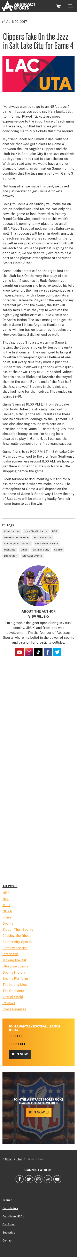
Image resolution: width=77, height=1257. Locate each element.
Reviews (8, 1003)
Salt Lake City (41, 549)
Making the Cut (14, 960)
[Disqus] (38, 719)
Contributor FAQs (13, 1216)
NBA (54, 531)
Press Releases (14, 1009)
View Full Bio (38, 616)
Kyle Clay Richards (36, 531)
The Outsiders (13, 991)
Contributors (12, 531)
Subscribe (8, 1232)
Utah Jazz (10, 549)
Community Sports (17, 942)
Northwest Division (46, 543)
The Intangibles (14, 985)
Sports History (14, 972)
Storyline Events (32, 555)
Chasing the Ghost (16, 936)
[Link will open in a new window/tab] (19, 652)
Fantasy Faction (15, 948)
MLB (6, 905)
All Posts (9, 886)
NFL (5, 899)
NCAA (7, 911)
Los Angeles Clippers (17, 543)
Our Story (8, 1224)
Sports (58, 549)
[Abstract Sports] (19, 6)
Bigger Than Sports (17, 930)
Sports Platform (15, 979)
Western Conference (16, 537)
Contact (7, 1240)
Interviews (10, 954)
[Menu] (71, 6)
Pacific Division (43, 537)
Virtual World (12, 997)
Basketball (10, 555)
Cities (24, 549)
